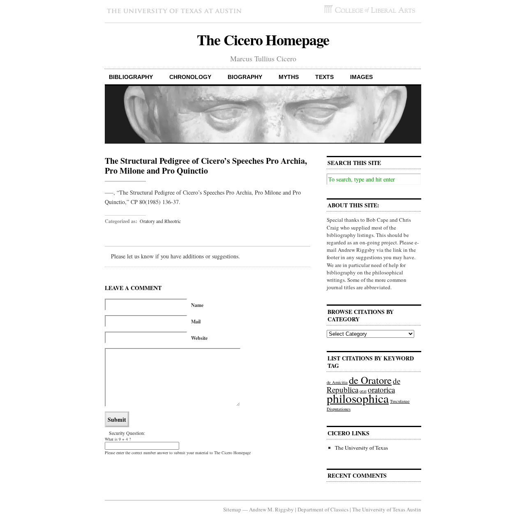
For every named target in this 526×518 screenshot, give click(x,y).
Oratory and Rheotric (160, 221)
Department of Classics (323, 509)
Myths (289, 77)
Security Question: (127, 433)
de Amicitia (337, 382)
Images (361, 77)
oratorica (381, 389)
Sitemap (232, 509)
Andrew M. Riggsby (271, 509)
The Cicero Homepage (263, 39)
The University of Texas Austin (386, 509)
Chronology (190, 77)
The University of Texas (361, 447)
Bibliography (131, 77)
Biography (245, 77)
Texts (324, 77)
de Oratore (370, 380)
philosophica (358, 398)
